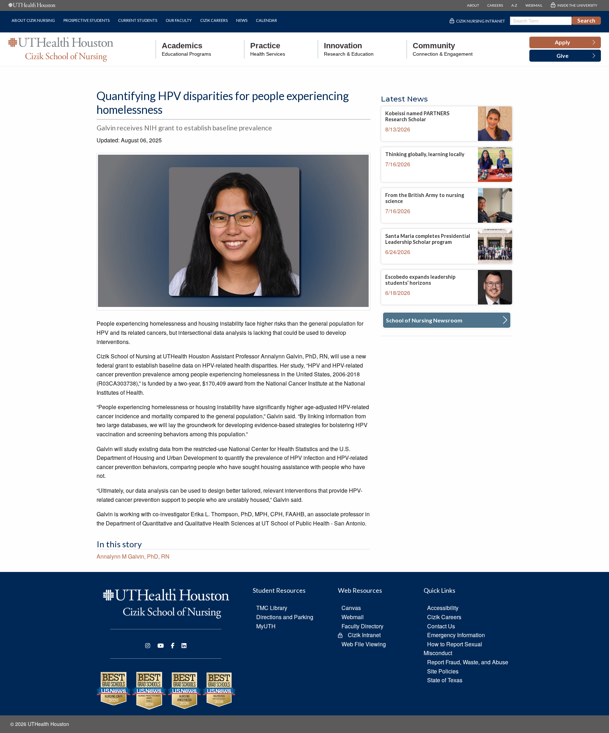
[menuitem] (183, 49)
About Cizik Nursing (33, 20)
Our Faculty (179, 20)
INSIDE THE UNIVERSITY (577, 5)
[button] (565, 43)
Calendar (266, 20)
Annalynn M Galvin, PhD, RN (133, 556)
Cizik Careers (214, 20)
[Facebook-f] (172, 645)
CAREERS (495, 5)
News (241, 20)
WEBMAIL (533, 5)
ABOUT (473, 5)
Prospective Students (86, 20)
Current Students (137, 20)
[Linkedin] (184, 645)
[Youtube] (161, 645)
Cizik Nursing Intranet (480, 21)
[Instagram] (147, 645)
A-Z (514, 5)
